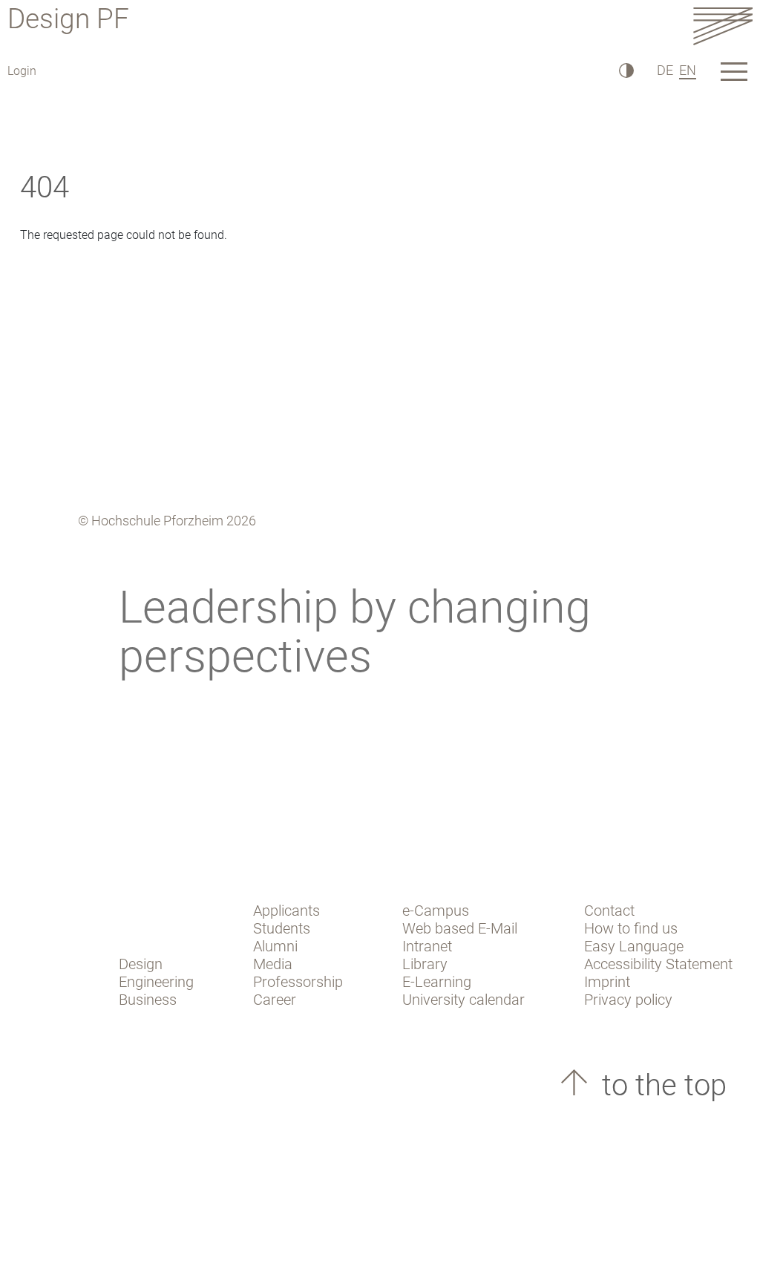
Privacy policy (628, 999)
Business (148, 999)
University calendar (463, 999)
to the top (660, 1085)
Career (274, 999)
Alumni (275, 946)
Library (425, 964)
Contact (609, 910)
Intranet (427, 946)
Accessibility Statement (658, 964)
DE (665, 70)
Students (281, 928)
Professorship (298, 982)
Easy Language (634, 946)
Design (141, 964)
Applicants (286, 910)
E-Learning (436, 982)
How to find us (631, 928)
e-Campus (435, 910)
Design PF (68, 21)
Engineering (156, 982)
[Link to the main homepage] (723, 26)
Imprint (607, 982)
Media (272, 964)
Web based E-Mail (459, 928)
